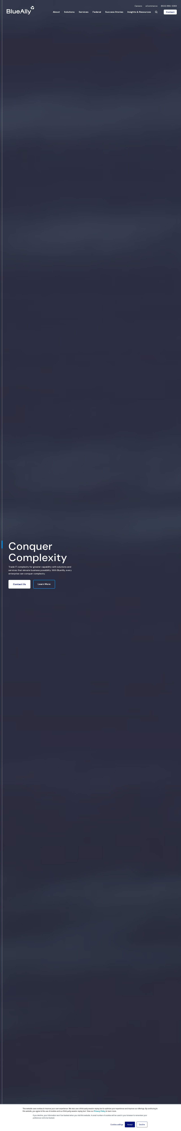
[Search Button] (156, 12)
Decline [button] (142, 1124)
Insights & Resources (139, 11)
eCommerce (152, 6)
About (56, 11)
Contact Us (19, 584)
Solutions (69, 11)
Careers (138, 6)
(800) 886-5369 (169, 6)
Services (83, 11)
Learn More (44, 584)
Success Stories (114, 11)
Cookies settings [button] (116, 1124)
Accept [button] (129, 1124)
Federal (97, 11)
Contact (170, 12)
